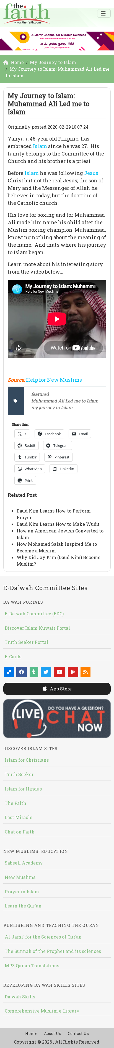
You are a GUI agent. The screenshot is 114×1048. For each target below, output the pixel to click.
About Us (52, 1033)
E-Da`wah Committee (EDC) (34, 613)
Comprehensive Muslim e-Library (42, 1011)
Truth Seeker (19, 774)
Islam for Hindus (23, 789)
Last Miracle (18, 817)
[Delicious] (9, 672)
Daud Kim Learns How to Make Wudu (58, 524)
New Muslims (20, 877)
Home (31, 1033)
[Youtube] (59, 672)
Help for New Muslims (54, 379)
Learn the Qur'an (23, 906)
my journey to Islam (51, 407)
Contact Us (78, 1033)
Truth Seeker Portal (26, 642)
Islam (40, 146)
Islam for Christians (27, 760)
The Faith (15, 803)
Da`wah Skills (20, 996)
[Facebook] (21, 672)
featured (40, 394)
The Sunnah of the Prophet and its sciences (53, 951)
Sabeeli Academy (24, 863)
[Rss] (85, 672)
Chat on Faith (20, 832)
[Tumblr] (34, 672)
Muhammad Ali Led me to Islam (64, 401)
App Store (60, 689)
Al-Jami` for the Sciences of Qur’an (43, 937)
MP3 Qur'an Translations (32, 965)
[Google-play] (73, 672)
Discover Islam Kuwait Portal (37, 628)
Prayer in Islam (22, 891)
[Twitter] (46, 672)
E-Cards (13, 656)
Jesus (91, 173)
